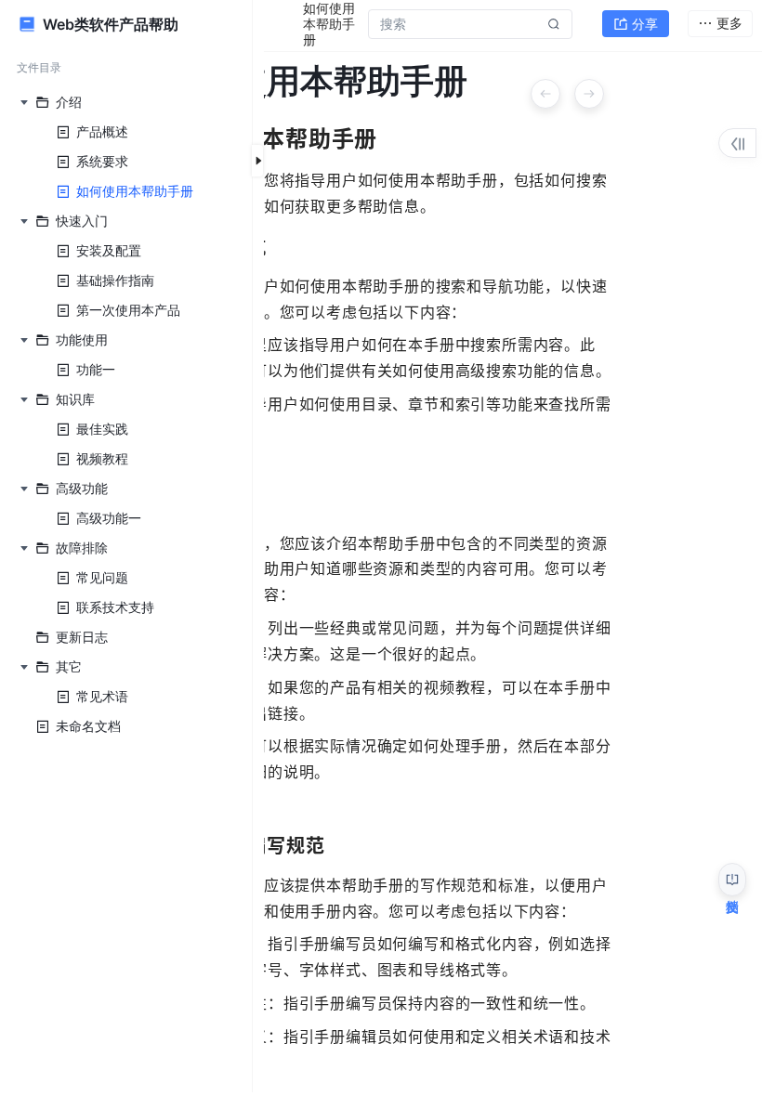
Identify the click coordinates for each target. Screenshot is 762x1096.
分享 (645, 24)
